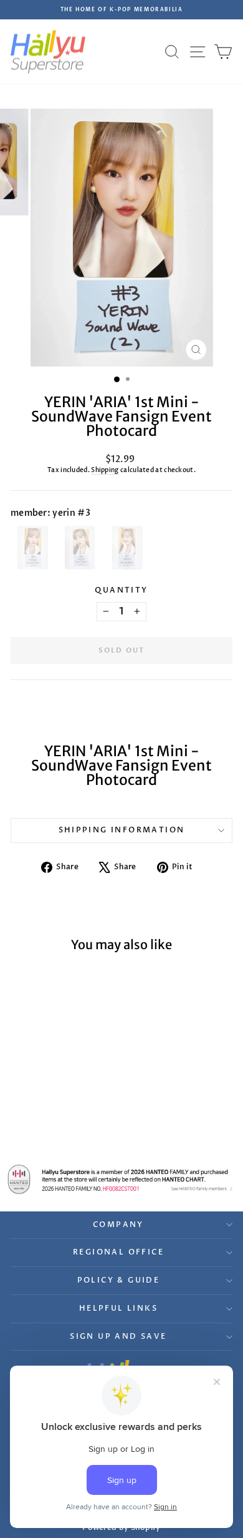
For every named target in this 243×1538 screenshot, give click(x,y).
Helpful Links (118, 1308)
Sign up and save (118, 1336)
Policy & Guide (118, 1280)
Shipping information (122, 830)
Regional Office (118, 1252)
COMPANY (118, 1225)
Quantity (121, 590)
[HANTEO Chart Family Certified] (121, 1179)
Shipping (104, 470)
